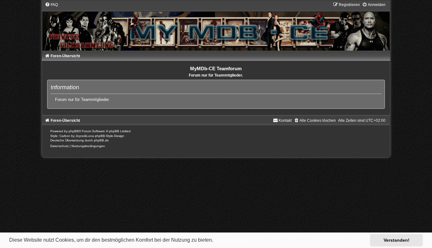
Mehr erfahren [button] (231, 240)
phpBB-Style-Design (109, 136)
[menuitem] (51, 5)
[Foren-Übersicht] (216, 26)
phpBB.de (101, 140)
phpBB (74, 131)
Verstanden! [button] (397, 240)
